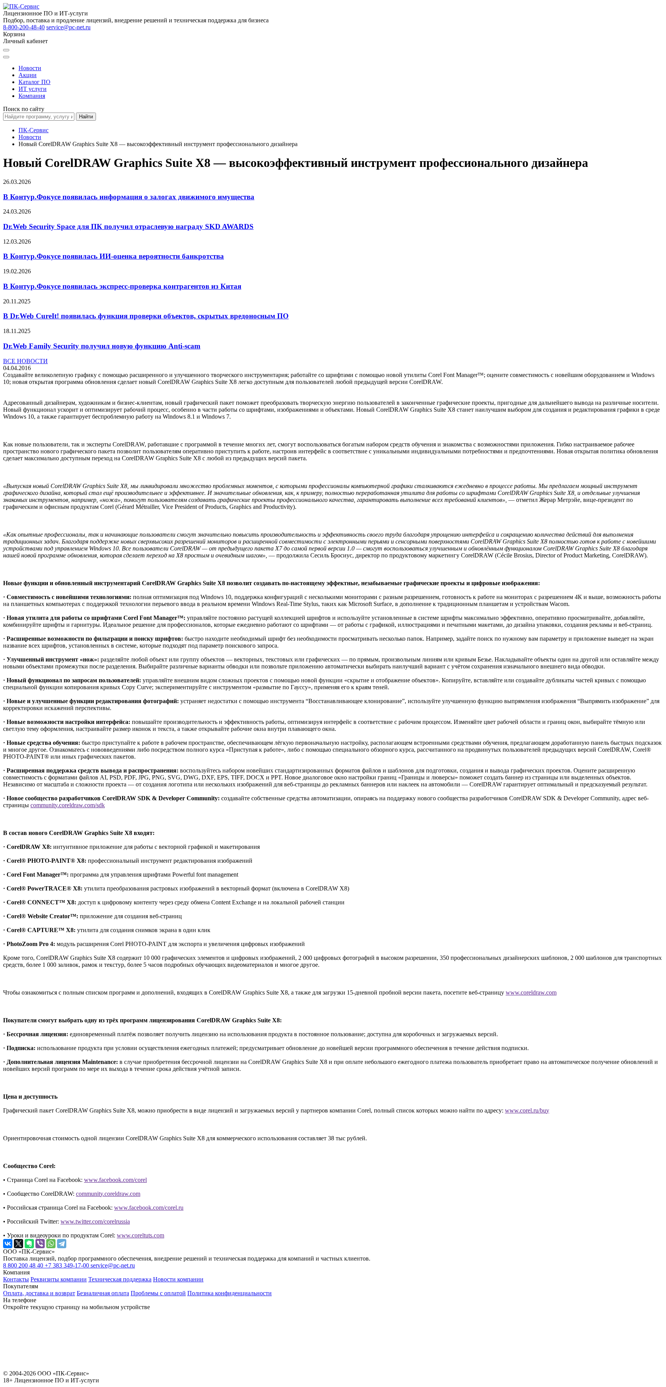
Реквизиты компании (58, 1279)
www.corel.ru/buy (527, 1110)
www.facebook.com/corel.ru (148, 1207)
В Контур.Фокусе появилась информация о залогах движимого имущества (128, 197)
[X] (18, 1243)
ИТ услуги (32, 89)
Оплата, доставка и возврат (39, 1293)
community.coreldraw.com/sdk (67, 805)
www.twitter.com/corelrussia (95, 1221)
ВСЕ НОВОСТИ (25, 361)
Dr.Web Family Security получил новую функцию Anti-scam (101, 346)
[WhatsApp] (51, 1243)
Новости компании (178, 1279)
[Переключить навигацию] (6, 57)
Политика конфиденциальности (229, 1293)
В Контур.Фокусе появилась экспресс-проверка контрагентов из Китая (122, 286)
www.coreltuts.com (140, 1235)
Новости (29, 68)
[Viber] (40, 1243)
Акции (27, 75)
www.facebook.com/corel (115, 1180)
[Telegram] (61, 1243)
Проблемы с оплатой (158, 1293)
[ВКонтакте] (7, 1243)
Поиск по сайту (23, 109)
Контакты (16, 1279)
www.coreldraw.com (531, 992)
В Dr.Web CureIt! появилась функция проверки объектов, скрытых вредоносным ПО (146, 316)
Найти (86, 117)
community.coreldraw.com (108, 1193)
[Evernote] (29, 1243)
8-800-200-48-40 (24, 27)
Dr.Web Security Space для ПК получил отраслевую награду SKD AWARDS (128, 226)
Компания (31, 96)
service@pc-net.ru (68, 27)
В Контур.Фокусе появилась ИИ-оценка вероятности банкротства (113, 256)
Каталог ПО (34, 82)
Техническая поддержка (119, 1279)
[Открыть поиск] (6, 50)
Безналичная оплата (103, 1293)
